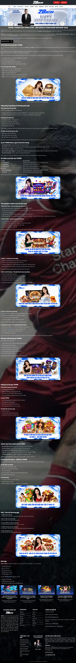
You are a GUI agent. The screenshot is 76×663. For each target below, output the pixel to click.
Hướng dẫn (20, 6)
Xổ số (56, 6)
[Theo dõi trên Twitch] (54, 655)
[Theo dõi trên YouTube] (50, 655)
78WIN (14, 6)
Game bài (41, 6)
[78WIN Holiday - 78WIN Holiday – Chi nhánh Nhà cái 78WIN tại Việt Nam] (38, 2)
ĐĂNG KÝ (56, 2)
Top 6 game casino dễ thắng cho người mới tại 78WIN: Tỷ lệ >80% (65, 596)
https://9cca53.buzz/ (16, 38)
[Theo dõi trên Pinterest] (48, 655)
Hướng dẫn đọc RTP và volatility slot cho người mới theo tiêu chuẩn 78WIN (28, 597)
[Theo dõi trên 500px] (52, 655)
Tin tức (61, 6)
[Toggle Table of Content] (11, 42)
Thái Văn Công (60, 626)
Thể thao (51, 6)
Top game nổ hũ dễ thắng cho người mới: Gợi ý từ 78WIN (46, 596)
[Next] (74, 595)
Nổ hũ (46, 6)
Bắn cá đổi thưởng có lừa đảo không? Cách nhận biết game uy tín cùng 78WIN (9, 597)
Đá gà (36, 6)
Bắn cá (27, 6)
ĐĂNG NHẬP (64, 2)
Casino (31, 6)
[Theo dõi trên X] (46, 655)
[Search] (9, 6)
